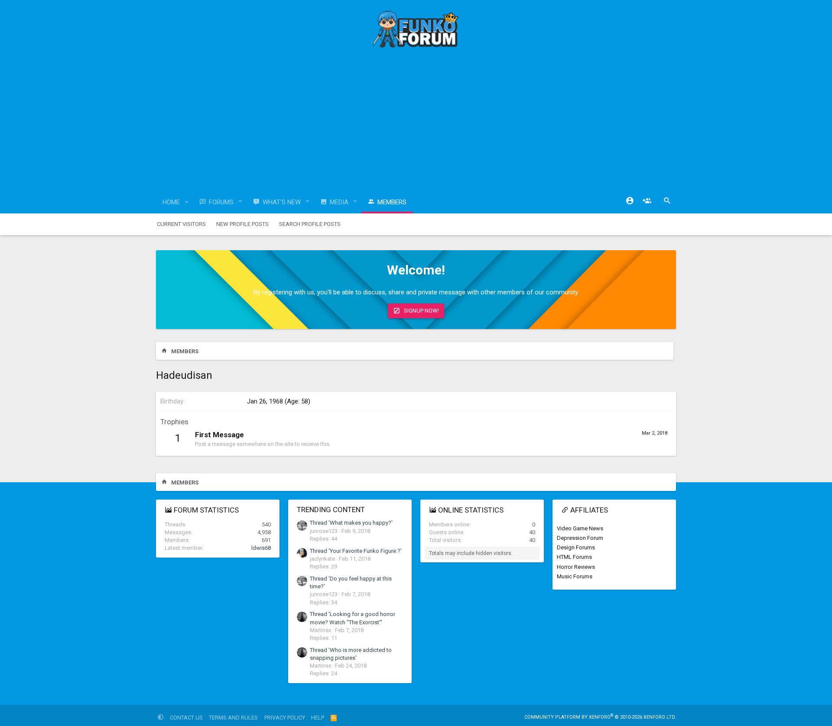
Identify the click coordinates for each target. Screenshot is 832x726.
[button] (187, 202)
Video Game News (580, 528)
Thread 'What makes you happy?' (351, 522)
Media (339, 202)
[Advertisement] (416, 123)
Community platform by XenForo (600, 717)
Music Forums (574, 576)
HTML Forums (574, 557)
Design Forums (576, 547)
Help (317, 717)
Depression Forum (580, 538)
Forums (221, 202)
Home (171, 202)
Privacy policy (284, 717)
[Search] (667, 200)
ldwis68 (261, 548)
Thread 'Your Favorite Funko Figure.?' (356, 551)
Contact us (186, 717)
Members (391, 202)
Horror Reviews (576, 567)
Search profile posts (310, 224)
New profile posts (242, 224)
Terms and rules (233, 717)
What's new (282, 202)
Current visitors (181, 224)
